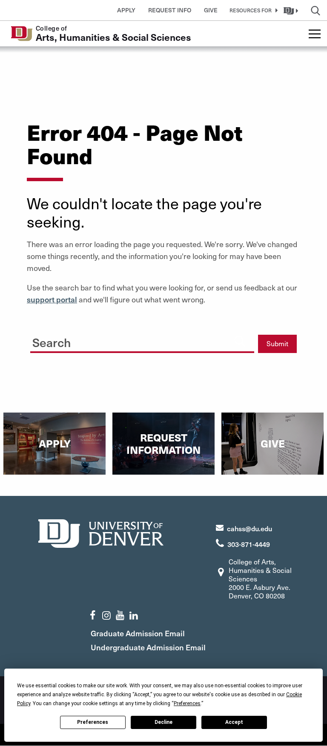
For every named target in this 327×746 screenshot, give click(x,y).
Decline (163, 722)
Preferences (92, 722)
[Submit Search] (239, 340)
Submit (277, 343)
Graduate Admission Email (138, 633)
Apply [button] (126, 10)
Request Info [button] (169, 10)
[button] (252, 10)
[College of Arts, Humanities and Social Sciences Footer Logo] (101, 532)
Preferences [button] (187, 703)
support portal (52, 299)
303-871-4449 (248, 544)
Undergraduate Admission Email (148, 647)
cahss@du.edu (249, 528)
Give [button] (211, 10)
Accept (234, 722)
